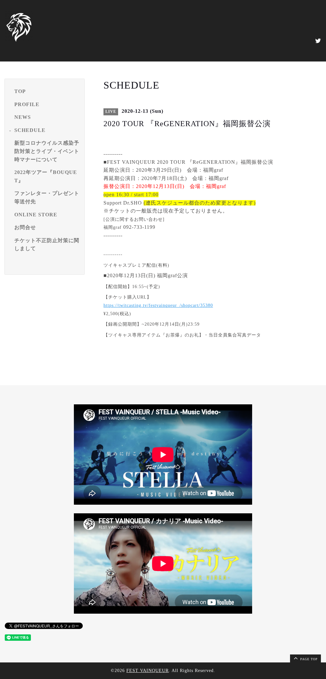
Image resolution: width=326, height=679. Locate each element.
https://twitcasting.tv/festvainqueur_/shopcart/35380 (158, 305)
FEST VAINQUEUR (147, 670)
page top (308, 659)
